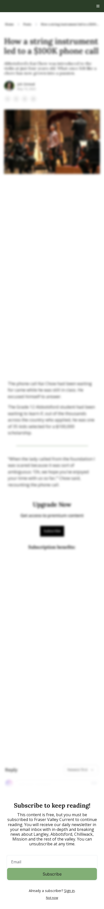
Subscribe (52, 874)
